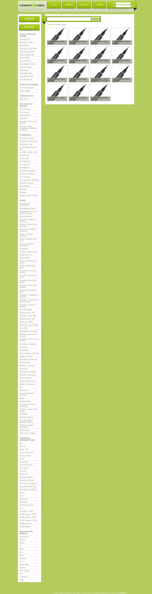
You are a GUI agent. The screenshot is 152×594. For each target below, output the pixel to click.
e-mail (113, 3)
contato (99, 5)
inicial (54, 5)
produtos (29, 26)
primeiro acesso (111, 9)
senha (113, 6)
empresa (69, 5)
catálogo (29, 18)
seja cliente (84, 5)
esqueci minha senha (123, 9)
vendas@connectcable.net (109, 593)
